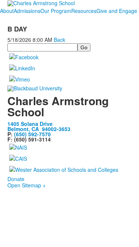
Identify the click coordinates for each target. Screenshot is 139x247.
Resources (83, 10)
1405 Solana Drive (30, 123)
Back (59, 39)
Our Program (55, 10)
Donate (15, 179)
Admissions (27, 10)
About (7, 10)
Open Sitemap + (26, 185)
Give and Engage (116, 10)
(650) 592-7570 (32, 134)
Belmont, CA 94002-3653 (38, 129)
